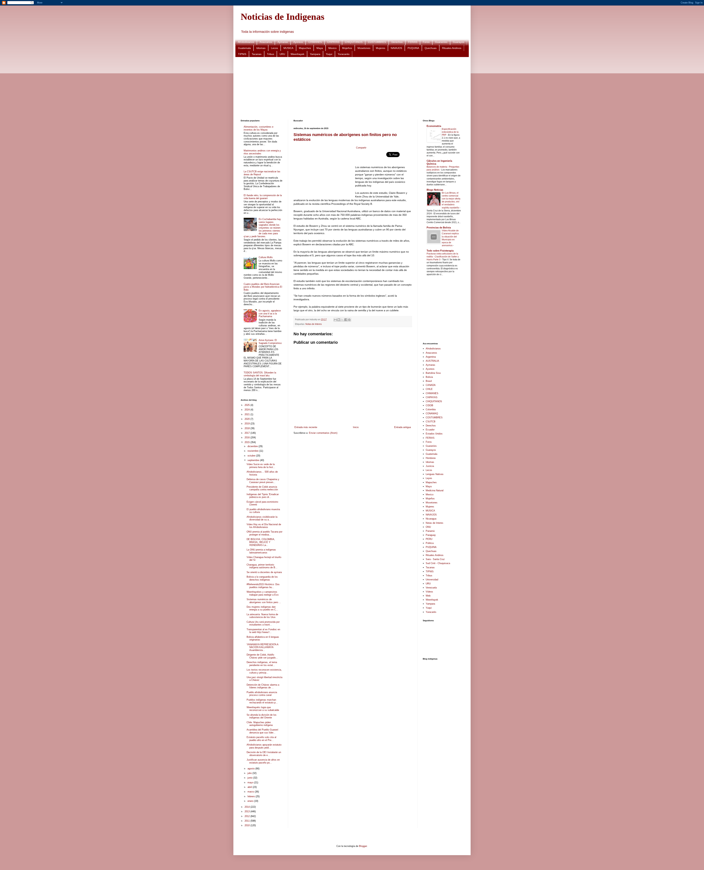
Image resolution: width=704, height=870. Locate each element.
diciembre (252, 446)
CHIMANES (315, 42)
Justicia (430, 466)
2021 (247, 414)
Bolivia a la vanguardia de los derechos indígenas (262, 578)
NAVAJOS (396, 48)
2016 (247, 437)
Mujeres (380, 48)
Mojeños (347, 48)
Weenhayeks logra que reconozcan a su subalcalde (263, 709)
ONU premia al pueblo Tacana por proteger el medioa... (264, 533)
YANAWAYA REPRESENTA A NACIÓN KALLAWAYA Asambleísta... (262, 647)
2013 (247, 811)
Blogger (363, 846)
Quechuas (431, 48)
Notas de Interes (313, 324)
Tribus (270, 54)
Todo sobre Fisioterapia (440, 250)
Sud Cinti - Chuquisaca (438, 563)
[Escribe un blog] (339, 320)
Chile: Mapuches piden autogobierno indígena (260, 724)
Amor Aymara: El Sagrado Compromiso (270, 341)
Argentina (431, 356)
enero (250, 801)
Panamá (430, 531)
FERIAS (412, 42)
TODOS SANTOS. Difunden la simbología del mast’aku (260, 374)
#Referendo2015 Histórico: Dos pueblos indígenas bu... (263, 586)
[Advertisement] (351, 88)
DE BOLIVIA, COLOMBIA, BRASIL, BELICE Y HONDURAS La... (261, 542)
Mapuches (305, 48)
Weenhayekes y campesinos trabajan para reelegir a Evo (262, 593)
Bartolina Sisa (433, 373)
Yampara (315, 54)
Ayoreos (298, 42)
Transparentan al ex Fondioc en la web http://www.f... (263, 631)
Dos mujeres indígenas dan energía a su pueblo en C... (262, 608)
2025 (247, 405)
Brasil (429, 381)
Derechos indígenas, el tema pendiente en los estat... (262, 664)
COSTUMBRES (377, 42)
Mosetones (364, 48)
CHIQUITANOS (353, 42)
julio (249, 773)
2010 (247, 825)
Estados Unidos (434, 433)
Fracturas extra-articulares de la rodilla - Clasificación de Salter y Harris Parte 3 (443, 256)
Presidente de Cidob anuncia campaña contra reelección (262, 488)
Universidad (432, 579)
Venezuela (431, 587)
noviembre (253, 450)
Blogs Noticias (435, 189)
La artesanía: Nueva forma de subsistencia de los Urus (262, 616)
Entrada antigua (402, 427)
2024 (247, 409)
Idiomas (260, 48)
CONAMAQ (432, 413)
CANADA (431, 385)
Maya (319, 48)
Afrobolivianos (246, 42)
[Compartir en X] (342, 320)
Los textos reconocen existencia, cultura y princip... (264, 671)
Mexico (332, 48)
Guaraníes (441, 42)
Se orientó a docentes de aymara (264, 572)
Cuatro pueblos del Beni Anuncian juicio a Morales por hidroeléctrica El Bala (263, 287)
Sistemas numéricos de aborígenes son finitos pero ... (264, 601)
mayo (250, 782)
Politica (430, 543)
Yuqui (329, 54)
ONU (428, 527)
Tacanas (256, 54)
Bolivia (429, 377)
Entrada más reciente (305, 427)
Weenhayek (297, 54)
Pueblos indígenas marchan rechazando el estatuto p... (262, 701)
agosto (251, 768)
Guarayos (458, 42)
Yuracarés (343, 54)
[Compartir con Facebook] (346, 320)
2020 (247, 419)
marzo (251, 791)
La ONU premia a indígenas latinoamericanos (261, 551)
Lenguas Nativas (434, 474)
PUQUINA (413, 48)
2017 (247, 433)
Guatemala (244, 48)
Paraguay (431, 535)
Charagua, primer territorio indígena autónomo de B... (262, 566)
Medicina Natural (434, 490)
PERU (429, 539)
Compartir (361, 147)
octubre (251, 455)
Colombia (431, 409)
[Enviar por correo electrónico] (335, 320)
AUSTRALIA (432, 360)
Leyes (429, 478)
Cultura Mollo (266, 257)
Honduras (431, 458)
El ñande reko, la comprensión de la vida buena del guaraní (263, 197)
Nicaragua (431, 518)
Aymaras (283, 42)
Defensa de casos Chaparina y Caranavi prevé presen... (263, 481)
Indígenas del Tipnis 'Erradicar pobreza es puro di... (263, 496)
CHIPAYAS (333, 42)
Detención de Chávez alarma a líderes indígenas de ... (263, 686)
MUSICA (288, 48)
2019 (247, 423)
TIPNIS (242, 54)
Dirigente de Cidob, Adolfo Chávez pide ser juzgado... (262, 656)
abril (250, 787)
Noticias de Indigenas (282, 17)
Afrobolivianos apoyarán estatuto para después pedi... (264, 746)
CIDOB (429, 405)
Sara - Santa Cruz (435, 559)
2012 (247, 816)
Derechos (397, 42)
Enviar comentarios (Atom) (323, 433)
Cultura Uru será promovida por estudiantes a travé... (263, 623)
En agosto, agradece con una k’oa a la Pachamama (270, 313)
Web (428, 595)
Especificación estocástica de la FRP (450, 132)
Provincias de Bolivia (439, 227)
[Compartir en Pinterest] (349, 320)
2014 (247, 806)
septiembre (253, 460)
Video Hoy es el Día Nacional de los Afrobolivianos (264, 526)
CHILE (429, 389)
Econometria (434, 126)
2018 (247, 428)
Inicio (356, 427)
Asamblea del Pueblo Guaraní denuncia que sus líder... (262, 731)
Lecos (274, 48)
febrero (251, 796)
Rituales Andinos (451, 48)
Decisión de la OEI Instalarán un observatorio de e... (264, 754)
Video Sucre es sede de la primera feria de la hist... (261, 466)
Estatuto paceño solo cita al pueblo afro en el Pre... (261, 738)
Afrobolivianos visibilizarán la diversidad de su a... (262, 518)
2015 (247, 442)
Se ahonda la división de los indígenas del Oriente (261, 716)
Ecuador (430, 429)
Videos (429, 591)
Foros (426, 42)
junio (250, 777)
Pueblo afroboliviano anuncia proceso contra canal (262, 694)
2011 (247, 820)
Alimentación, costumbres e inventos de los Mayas (258, 128)
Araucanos (266, 42)
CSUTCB (430, 421)
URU (282, 54)
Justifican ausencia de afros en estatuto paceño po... (263, 761)
